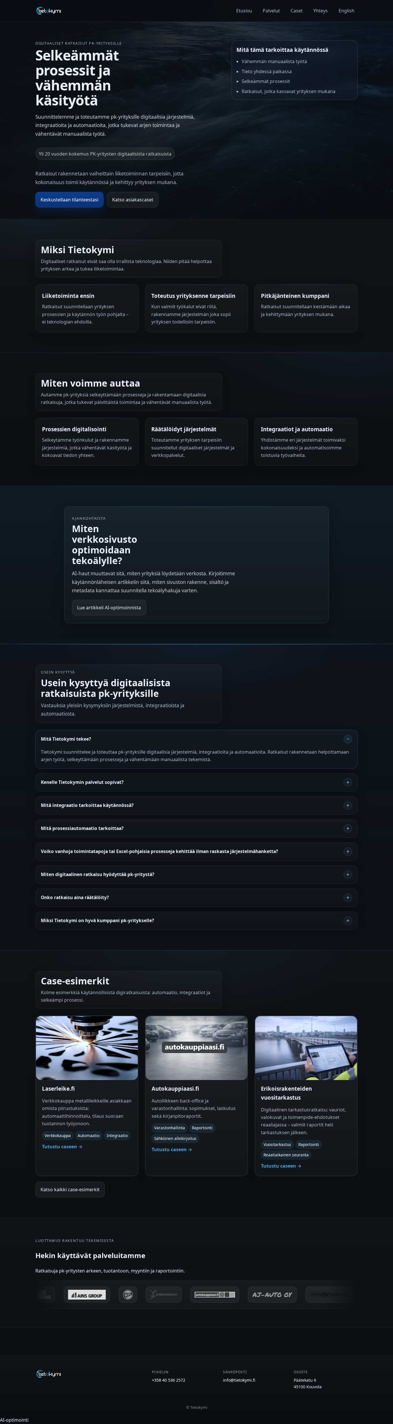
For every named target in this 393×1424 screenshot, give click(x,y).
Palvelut (271, 10)
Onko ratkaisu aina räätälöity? (75, 897)
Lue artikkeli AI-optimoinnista (109, 607)
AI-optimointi (14, 1420)
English (346, 10)
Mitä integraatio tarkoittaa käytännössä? (87, 805)
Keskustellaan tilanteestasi (69, 199)
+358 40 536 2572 (168, 1380)
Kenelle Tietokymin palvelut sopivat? (82, 782)
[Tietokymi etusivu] (48, 10)
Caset (297, 10)
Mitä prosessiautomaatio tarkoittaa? (82, 828)
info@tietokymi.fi (239, 1380)
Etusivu (244, 10)
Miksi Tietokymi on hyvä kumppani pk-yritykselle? (97, 920)
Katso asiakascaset (132, 199)
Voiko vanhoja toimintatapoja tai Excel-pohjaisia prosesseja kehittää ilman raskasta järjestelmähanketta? (159, 851)
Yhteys (320, 10)
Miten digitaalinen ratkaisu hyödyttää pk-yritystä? (97, 874)
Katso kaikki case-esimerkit (70, 1189)
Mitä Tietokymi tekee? (66, 739)
